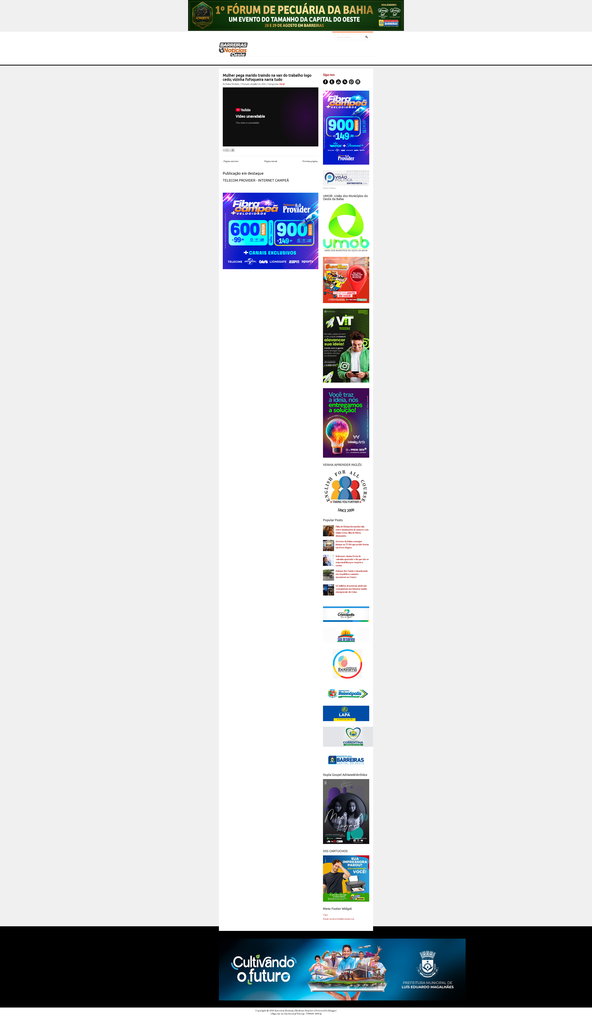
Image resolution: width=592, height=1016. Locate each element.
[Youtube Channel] (338, 81)
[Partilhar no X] (230, 150)
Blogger (332, 1010)
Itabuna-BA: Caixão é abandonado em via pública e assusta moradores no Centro (352, 574)
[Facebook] (325, 81)
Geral (281, 84)
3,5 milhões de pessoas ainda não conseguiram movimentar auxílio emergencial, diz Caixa (351, 589)
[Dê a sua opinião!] (227, 150)
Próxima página (310, 161)
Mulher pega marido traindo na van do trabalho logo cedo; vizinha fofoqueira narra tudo (267, 77)
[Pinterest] (351, 81)
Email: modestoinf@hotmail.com (338, 919)
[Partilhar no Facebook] (232, 150)
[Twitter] (331, 81)
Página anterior (231, 161)
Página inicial (270, 161)
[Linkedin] (357, 81)
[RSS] (344, 81)
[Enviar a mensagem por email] (224, 150)
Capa (325, 914)
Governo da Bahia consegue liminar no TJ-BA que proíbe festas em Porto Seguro (352, 544)
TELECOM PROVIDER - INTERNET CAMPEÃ (256, 180)
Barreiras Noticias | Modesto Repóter (294, 1010)
